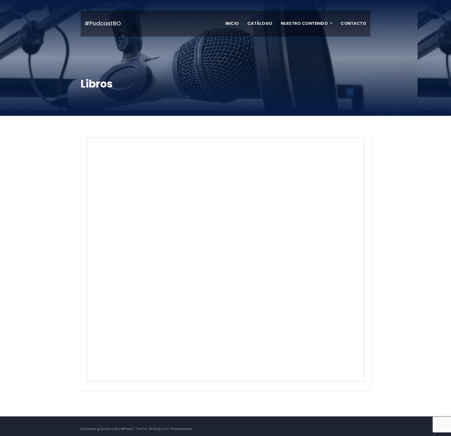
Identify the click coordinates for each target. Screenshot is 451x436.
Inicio (232, 23)
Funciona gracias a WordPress (107, 428)
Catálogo (259, 23)
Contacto (353, 23)
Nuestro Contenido (305, 23)
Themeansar (181, 428)
